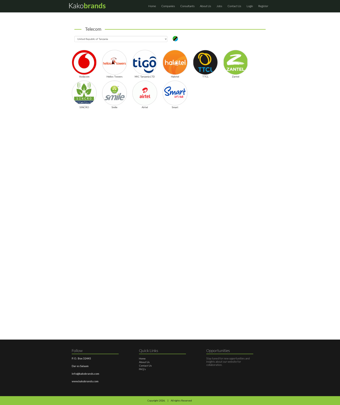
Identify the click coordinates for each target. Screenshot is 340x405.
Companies (168, 6)
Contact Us (234, 6)
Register (263, 6)
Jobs (219, 6)
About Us (205, 6)
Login (249, 6)
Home (152, 6)
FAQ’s (142, 369)
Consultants (187, 6)
